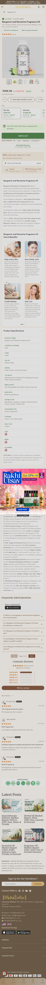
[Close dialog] (43, 470)
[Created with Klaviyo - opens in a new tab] (23, 515)
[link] (23, 491)
